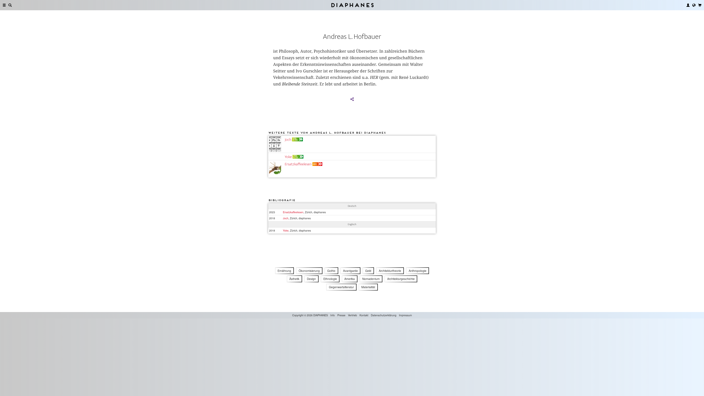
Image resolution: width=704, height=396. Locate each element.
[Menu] (4, 5)
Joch (288, 139)
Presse (341, 315)
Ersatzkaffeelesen (298, 164)
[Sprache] (694, 5)
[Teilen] (352, 99)
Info (332, 315)
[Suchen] (10, 5)
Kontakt (364, 315)
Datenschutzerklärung (383, 315)
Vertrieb (352, 315)
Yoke (288, 157)
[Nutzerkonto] (688, 5)
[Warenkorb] (699, 5)
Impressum (405, 315)
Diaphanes (352, 5)
